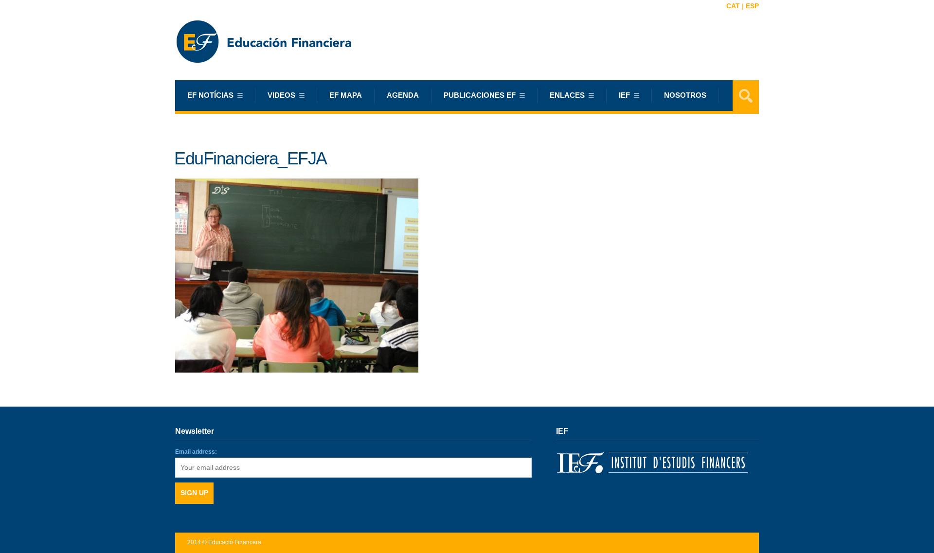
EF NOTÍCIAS (210, 95)
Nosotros (685, 95)
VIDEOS (281, 95)
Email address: (196, 451)
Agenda (403, 95)
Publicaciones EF (480, 95)
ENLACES (567, 95)
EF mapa (345, 95)
